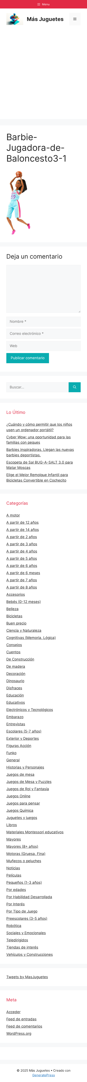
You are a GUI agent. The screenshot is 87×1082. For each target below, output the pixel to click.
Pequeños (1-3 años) (24, 882)
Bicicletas (14, 616)
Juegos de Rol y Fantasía (27, 789)
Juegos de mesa (20, 774)
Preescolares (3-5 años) (26, 918)
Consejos (14, 645)
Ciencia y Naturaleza (23, 630)
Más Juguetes (45, 19)
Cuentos (13, 652)
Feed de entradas (21, 1019)
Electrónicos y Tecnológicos (29, 710)
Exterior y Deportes (22, 738)
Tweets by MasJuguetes (27, 977)
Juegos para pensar (23, 803)
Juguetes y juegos (21, 818)
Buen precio (16, 623)
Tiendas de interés (22, 947)
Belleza (12, 609)
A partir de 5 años (21, 558)
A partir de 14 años (22, 530)
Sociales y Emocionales (26, 933)
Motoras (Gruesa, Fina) (25, 854)
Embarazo (14, 717)
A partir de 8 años (21, 587)
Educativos (15, 702)
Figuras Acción (18, 746)
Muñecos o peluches (23, 861)
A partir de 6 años (21, 566)
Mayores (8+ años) (22, 846)
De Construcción (20, 659)
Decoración (15, 674)
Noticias (13, 868)
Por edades (16, 890)
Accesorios (15, 594)
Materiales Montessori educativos (35, 832)
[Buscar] (75, 387)
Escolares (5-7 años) (23, 731)
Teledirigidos (17, 940)
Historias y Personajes (25, 767)
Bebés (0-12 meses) (23, 602)
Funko (11, 753)
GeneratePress (43, 1075)
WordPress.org (18, 1033)
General (13, 760)
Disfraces (14, 688)
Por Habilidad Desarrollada (29, 897)
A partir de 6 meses (23, 573)
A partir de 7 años (21, 580)
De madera (15, 666)
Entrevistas (15, 724)
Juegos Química (19, 810)
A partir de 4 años (21, 551)
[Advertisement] (43, 75)
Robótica (13, 926)
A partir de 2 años (21, 537)
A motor (13, 515)
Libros (11, 825)
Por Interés (15, 904)
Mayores (13, 839)
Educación (15, 695)
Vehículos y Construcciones (29, 954)
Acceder (13, 1012)
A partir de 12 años (22, 522)
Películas (13, 875)
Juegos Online (18, 796)
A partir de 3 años (21, 544)
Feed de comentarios (24, 1026)
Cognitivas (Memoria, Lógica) (31, 638)
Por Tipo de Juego (21, 911)
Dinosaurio (15, 681)
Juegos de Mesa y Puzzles (29, 782)
